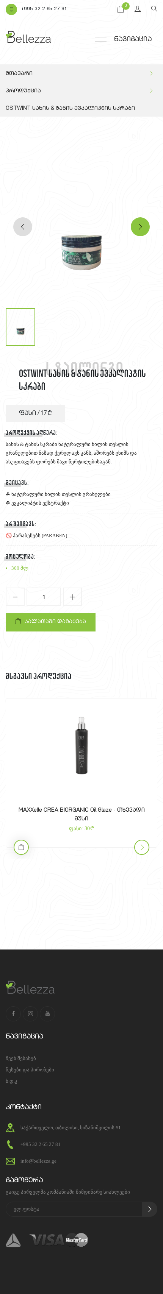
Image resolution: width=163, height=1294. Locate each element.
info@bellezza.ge (38, 1161)
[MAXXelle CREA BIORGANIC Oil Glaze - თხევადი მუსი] (81, 746)
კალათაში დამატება (55, 622)
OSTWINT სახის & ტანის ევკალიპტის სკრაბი (70, 108)
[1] (149, 1209)
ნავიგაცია (133, 39)
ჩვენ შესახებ (21, 1058)
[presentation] (22, 226)
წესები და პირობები (30, 1070)
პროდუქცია (23, 91)
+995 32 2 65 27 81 (44, 9)
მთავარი (19, 73)
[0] (120, 9)
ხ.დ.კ (11, 1081)
